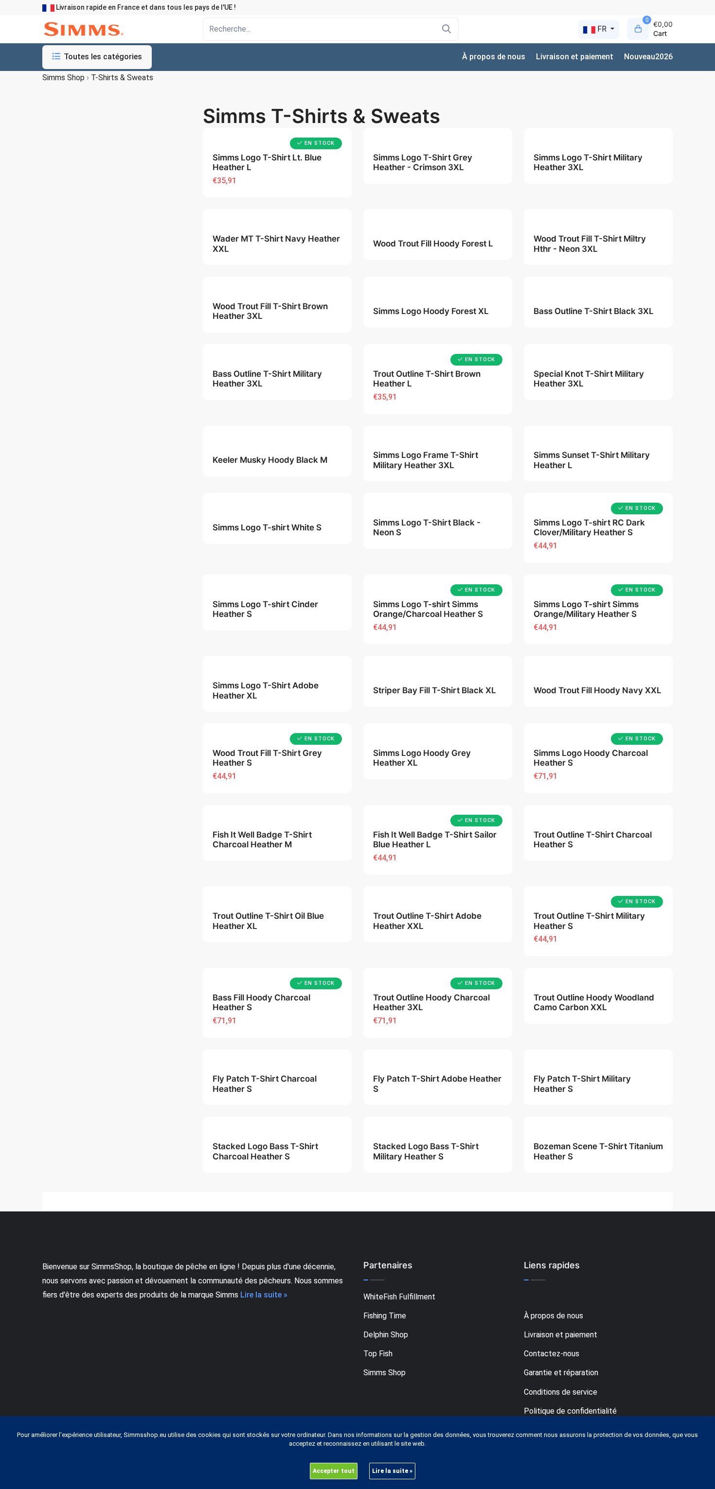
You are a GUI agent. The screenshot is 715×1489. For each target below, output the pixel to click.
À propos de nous (493, 56)
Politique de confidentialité (570, 1411)
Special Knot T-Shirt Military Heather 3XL (589, 378)
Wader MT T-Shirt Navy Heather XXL (276, 243)
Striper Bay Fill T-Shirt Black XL (434, 690)
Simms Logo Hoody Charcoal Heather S (591, 758)
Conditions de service (560, 1392)
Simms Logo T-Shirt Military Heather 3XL (588, 162)
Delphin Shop (385, 1334)
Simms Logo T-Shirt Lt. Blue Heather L (267, 162)
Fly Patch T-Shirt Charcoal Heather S (265, 1083)
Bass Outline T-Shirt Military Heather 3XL (267, 378)
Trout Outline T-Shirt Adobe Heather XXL (427, 920)
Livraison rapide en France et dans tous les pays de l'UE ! (145, 7)
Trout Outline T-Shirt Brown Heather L (427, 378)
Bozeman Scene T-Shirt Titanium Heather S (598, 1151)
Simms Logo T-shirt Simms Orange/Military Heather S (586, 609)
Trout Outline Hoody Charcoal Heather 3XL (431, 1002)
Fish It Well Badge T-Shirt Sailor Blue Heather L (435, 839)
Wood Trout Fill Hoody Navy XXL (597, 690)
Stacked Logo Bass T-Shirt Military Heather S (426, 1151)
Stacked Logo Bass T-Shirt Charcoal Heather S (265, 1151)
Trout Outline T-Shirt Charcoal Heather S (593, 839)
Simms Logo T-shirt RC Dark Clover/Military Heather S (589, 527)
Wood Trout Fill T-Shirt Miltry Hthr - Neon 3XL (590, 243)
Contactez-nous (551, 1353)
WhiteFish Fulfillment (399, 1296)
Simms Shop (384, 1372)
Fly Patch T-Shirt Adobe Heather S (437, 1083)
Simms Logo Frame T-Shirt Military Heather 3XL (425, 460)
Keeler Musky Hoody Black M (270, 460)
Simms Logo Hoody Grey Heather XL (422, 758)
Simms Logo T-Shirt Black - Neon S (427, 527)
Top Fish (378, 1353)
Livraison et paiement (574, 56)
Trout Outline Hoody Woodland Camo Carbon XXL (594, 1002)
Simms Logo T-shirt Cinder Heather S (265, 609)
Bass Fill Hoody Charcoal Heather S (261, 1002)
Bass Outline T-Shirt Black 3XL (594, 311)
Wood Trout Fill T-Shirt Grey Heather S (267, 758)
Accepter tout (334, 1471)
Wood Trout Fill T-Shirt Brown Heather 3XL (270, 311)
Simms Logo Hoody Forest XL (431, 311)
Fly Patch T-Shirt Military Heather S (582, 1083)
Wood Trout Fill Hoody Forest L (433, 243)
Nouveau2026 (648, 56)
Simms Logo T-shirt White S (267, 527)
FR (601, 29)
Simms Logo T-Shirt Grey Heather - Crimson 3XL (422, 162)
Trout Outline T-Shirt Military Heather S (589, 920)
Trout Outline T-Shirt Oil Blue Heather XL (268, 920)
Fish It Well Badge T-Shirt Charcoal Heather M (262, 839)
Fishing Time (384, 1315)
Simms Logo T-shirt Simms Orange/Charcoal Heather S (428, 609)
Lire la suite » (263, 1294)
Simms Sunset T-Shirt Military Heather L (592, 460)
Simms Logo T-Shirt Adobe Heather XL (266, 690)
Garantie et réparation (561, 1372)
